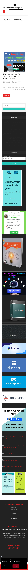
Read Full (7, 96)
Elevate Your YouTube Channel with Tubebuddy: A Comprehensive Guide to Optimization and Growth (14, 144)
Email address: (6, 156)
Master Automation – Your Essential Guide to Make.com (14, 533)
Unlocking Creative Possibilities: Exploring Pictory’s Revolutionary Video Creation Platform (14, 138)
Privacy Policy (14, 515)
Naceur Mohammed (17, 81)
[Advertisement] (14, 36)
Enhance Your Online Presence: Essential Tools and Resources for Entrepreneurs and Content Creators (14, 133)
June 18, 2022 (7, 81)
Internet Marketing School (14, 8)
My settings (7, 566)
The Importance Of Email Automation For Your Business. (13, 76)
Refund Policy (14, 518)
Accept (16, 566)
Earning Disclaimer (14, 507)
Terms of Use (14, 509)
